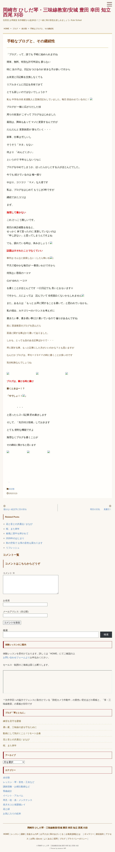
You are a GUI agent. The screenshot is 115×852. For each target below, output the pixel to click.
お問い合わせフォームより (16, 657)
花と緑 (6, 809)
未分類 (11, 489)
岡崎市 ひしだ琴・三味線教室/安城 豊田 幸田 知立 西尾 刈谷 (57, 827)
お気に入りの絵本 (12, 813)
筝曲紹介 (7, 791)
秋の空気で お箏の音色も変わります (24, 543)
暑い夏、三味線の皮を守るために (20, 727)
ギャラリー (89, 834)
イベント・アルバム (13, 795)
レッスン (15, 834)
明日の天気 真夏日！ (101, 509)
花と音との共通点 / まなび (19, 524)
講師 (23, 834)
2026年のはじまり (15, 538)
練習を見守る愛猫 (12, 721)
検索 (5, 630)
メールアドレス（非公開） (16, 611)
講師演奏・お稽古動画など (16, 786)
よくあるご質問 (51, 839)
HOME (6, 834)
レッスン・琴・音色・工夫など (18, 782)
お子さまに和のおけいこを (52, 834)
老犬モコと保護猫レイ (14, 804)
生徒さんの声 (32, 834)
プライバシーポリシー (77, 839)
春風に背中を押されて (17, 533)
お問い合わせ (36, 839)
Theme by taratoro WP (58, 848)
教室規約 (100, 834)
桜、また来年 (12, 529)
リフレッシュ (12, 547)
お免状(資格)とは (74, 834)
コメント (9, 573)
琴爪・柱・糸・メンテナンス (17, 800)
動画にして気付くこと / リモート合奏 (22, 733)
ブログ (62, 839)
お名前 (6, 600)
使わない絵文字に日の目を (15, 509)
